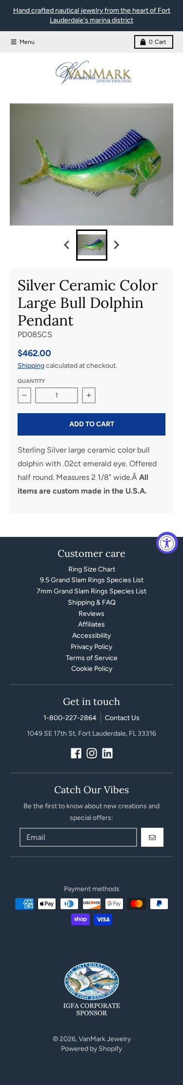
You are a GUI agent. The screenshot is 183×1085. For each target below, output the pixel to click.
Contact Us (122, 718)
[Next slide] (116, 245)
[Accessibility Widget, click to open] (167, 542)
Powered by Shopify (91, 1049)
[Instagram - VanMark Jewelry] (92, 753)
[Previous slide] (67, 245)
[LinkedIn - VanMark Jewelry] (107, 753)
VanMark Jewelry (105, 1039)
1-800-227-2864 (70, 718)
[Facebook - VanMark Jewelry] (76, 753)
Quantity (31, 381)
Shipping (31, 366)
